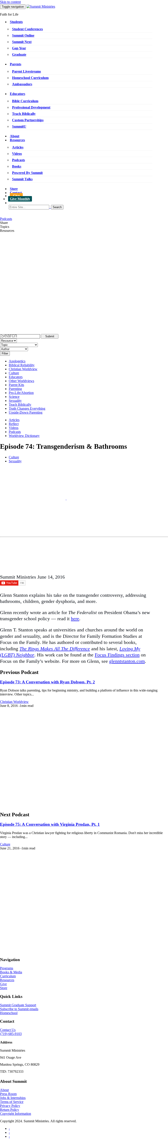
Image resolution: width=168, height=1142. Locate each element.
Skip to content (10, 2)
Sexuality (15, 400)
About (14, 136)
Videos (17, 153)
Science (14, 397)
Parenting (15, 389)
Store (14, 189)
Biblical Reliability (22, 365)
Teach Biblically (24, 114)
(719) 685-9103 (11, 1034)
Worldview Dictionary (24, 436)
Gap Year (19, 48)
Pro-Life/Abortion (21, 393)
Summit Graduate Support (18, 1005)
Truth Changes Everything (27, 408)
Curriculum (8, 976)
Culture (14, 373)
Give (16, 196)
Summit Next (22, 42)
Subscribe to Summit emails (19, 1009)
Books (16, 166)
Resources (17, 140)
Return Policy (9, 1110)
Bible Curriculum (25, 101)
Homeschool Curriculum (30, 78)
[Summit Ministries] (40, 6)
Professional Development (31, 107)
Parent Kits (16, 385)
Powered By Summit (27, 173)
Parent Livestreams (26, 71)
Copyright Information (15, 1113)
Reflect (14, 424)
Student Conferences (27, 29)
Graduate (19, 54)
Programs (6, 968)
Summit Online (23, 35)
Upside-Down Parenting (25, 412)
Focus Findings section (117, 655)
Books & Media (11, 972)
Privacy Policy (10, 1106)
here (75, 618)
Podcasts (18, 160)
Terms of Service (11, 1102)
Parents (15, 64)
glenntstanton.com (127, 661)
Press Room (8, 1094)
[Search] (88, 207)
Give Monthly (20, 199)
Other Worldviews (21, 381)
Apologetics (17, 361)
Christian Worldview (23, 369)
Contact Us (8, 1030)
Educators (17, 94)
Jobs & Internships (13, 1098)
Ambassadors (22, 84)
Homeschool (9, 1013)
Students (16, 22)
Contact (16, 193)
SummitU (19, 126)
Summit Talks (22, 179)
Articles (17, 147)
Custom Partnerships (28, 120)
